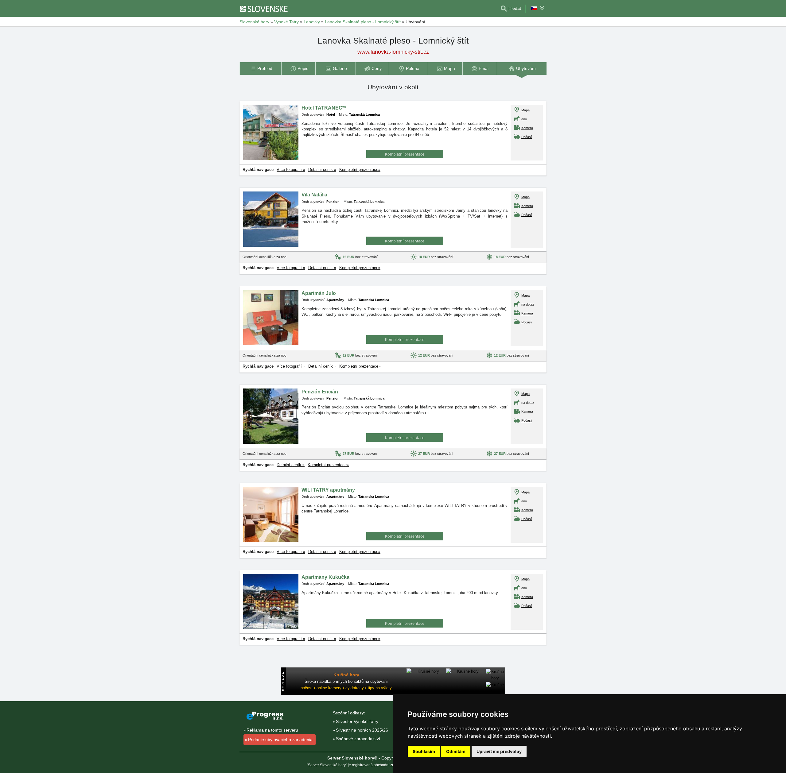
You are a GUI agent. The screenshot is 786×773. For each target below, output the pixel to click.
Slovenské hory (254, 21)
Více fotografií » (291, 169)
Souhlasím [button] (424, 751)
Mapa (525, 110)
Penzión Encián (320, 391)
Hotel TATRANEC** (324, 107)
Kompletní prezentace (404, 154)
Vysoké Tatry (286, 21)
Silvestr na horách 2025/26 (362, 730)
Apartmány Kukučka (325, 577)
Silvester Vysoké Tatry (357, 721)
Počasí (526, 137)
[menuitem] (260, 68)
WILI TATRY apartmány (328, 490)
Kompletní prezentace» (359, 169)
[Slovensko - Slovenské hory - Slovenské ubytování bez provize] (266, 8)
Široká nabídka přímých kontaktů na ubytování (346, 681)
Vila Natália (314, 194)
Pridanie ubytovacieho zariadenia (280, 739)
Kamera (527, 128)
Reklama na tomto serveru (272, 730)
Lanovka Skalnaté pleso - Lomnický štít (363, 21)
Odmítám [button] (455, 751)
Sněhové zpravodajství (358, 738)
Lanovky (312, 21)
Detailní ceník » (322, 169)
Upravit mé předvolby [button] (499, 751)
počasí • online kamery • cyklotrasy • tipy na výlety (346, 688)
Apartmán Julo (319, 293)
